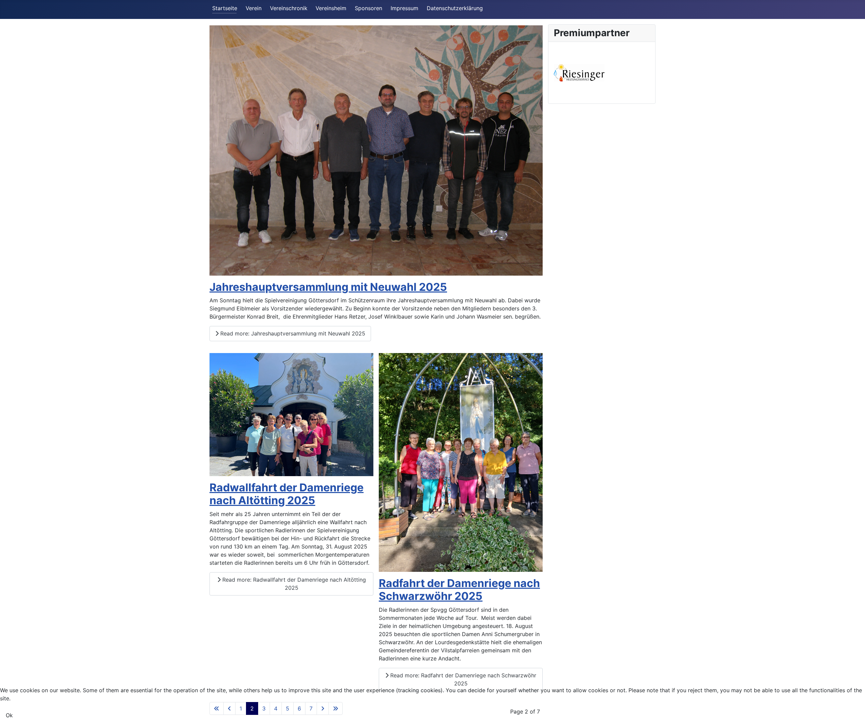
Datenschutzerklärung (455, 8)
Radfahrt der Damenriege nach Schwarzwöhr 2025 (459, 590)
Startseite (224, 8)
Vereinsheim (331, 8)
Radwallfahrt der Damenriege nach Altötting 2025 (286, 494)
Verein (254, 8)
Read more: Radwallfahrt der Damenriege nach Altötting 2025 (293, 583)
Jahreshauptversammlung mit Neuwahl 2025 (328, 287)
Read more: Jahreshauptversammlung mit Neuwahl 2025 (292, 333)
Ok (9, 715)
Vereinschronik (288, 8)
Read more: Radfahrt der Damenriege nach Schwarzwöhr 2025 (462, 679)
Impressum (404, 8)
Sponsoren (368, 8)
